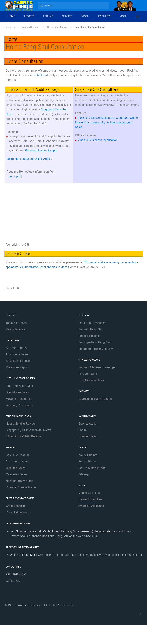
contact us (39, 75)
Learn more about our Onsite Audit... (29, 158)
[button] (137, 16)
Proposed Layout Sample (41, 150)
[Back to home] (18, 5)
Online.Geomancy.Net (23, 555)
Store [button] (84, 16)
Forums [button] (48, 16)
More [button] (123, 16)
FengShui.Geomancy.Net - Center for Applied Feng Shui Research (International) (60, 531)
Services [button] (67, 16)
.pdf (17, 176)
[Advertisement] (73, 211)
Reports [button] (29, 16)
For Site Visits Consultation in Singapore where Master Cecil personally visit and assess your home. (106, 122)
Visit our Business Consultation (97, 140)
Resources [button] (104, 16)
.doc (10, 176)
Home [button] (11, 16)
